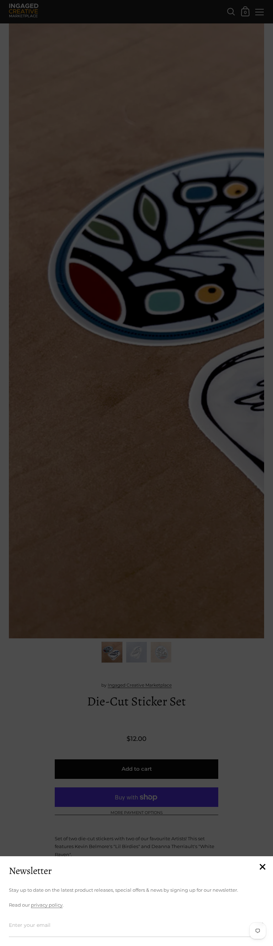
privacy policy (47, 905)
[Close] (262, 867)
